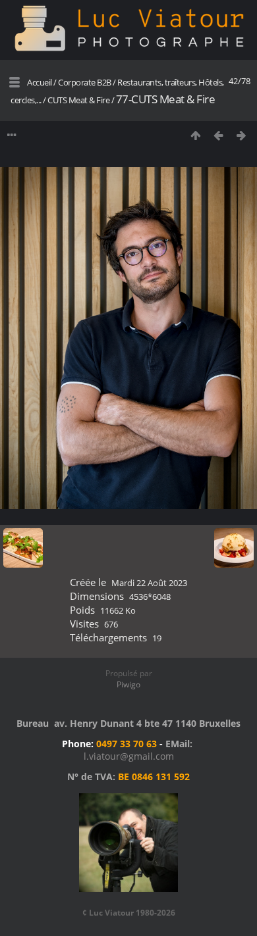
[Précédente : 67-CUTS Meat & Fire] (218, 135)
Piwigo (128, 684)
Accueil (39, 82)
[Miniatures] (195, 135)
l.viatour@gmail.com (129, 756)
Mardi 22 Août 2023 (149, 583)
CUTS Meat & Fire (79, 100)
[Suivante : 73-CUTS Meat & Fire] (241, 135)
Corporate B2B (84, 82)
